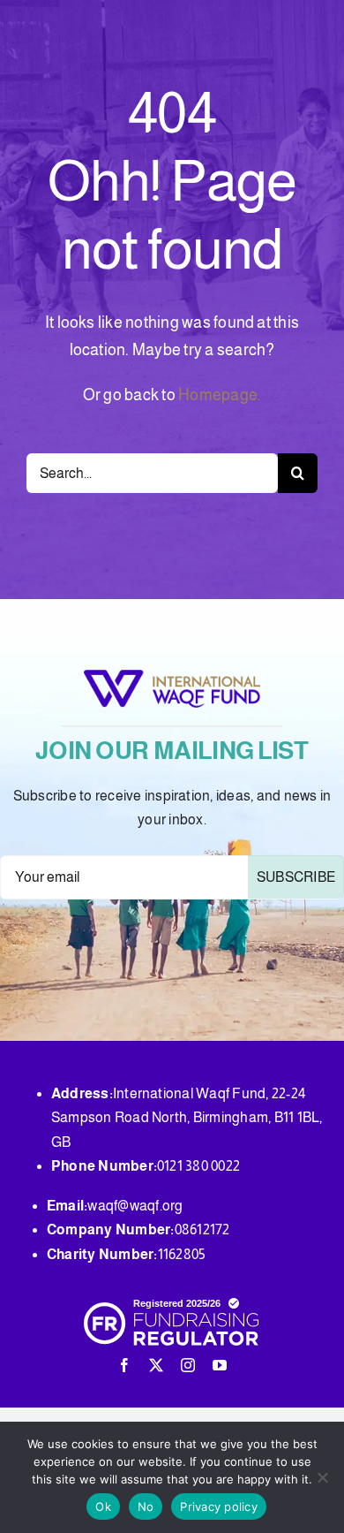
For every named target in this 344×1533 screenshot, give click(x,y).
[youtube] (220, 1365)
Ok (103, 1506)
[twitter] (156, 1365)
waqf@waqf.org (135, 1205)
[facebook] (124, 1365)
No (146, 1506)
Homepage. (219, 395)
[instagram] (188, 1365)
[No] (322, 1477)
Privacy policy (219, 1506)
